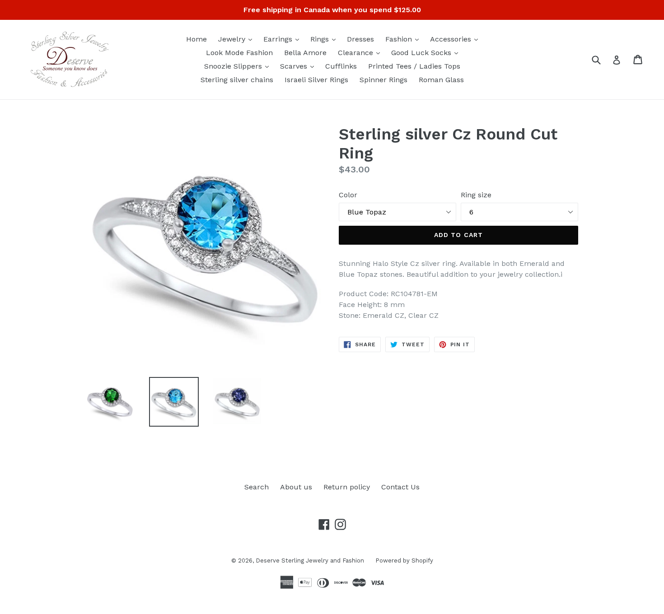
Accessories (456, 38)
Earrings (283, 38)
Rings (325, 38)
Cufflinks (341, 66)
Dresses (360, 39)
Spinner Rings (383, 79)
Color (348, 195)
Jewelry (237, 38)
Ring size (476, 195)
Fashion (404, 38)
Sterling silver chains (237, 79)
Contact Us (400, 487)
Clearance (361, 52)
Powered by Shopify (404, 560)
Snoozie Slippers (238, 65)
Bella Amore (305, 52)
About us (296, 487)
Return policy (346, 487)
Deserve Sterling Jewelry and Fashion (310, 560)
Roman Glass (441, 79)
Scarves (299, 65)
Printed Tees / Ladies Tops (414, 66)
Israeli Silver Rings (316, 79)
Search (256, 487)
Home (196, 39)
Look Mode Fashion (239, 52)
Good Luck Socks (427, 52)
